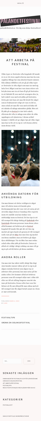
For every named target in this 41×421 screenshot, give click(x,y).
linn (5, 303)
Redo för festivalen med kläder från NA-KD (19, 388)
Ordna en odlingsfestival (15, 323)
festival (15, 111)
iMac (17, 235)
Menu (20, 3)
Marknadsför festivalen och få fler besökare (20, 378)
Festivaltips (8, 318)
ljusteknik (5, 223)
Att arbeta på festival (11, 383)
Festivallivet (8, 405)
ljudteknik (31, 220)
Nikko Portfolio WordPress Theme (16, 416)
